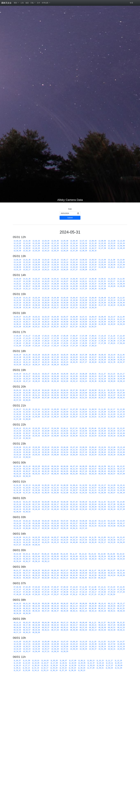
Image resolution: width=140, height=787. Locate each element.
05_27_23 (45, 556)
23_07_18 (74, 447)
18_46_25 (74, 362)
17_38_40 (17, 343)
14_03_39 (45, 279)
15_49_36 (121, 305)
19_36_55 (55, 379)
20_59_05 (26, 400)
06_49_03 (26, 578)
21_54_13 (102, 417)
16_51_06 (17, 326)
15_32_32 (83, 303)
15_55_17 (55, 307)
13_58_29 (83, 269)
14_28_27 (45, 284)
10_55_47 (26, 651)
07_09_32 (64, 587)
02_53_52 (92, 509)
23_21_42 (74, 450)
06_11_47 (92, 570)
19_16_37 (26, 376)
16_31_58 (74, 322)
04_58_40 (26, 545)
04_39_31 (17, 542)
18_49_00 (92, 362)
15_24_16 (121, 300)
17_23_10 (102, 338)
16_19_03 (74, 319)
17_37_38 (121, 341)
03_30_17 (121, 523)
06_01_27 (17, 570)
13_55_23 (55, 269)
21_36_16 (74, 414)
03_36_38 (55, 526)
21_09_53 (92, 409)
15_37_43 (17, 305)
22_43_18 (17, 436)
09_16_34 (17, 625)
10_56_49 (36, 651)
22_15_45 (26, 431)
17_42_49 (55, 343)
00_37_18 (83, 471)
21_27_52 (121, 412)
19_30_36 (121, 376)
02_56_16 (111, 509)
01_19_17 (36, 488)
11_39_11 (17, 668)
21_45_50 (36, 417)
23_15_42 (26, 450)
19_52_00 (64, 381)
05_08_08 (55, 554)
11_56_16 (53, 670)
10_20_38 (55, 644)
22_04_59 (55, 428)
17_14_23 (26, 338)
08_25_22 (102, 606)
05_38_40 (17, 559)
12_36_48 (121, 246)
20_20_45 (64, 393)
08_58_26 (17, 613)
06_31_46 (121, 573)
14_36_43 (121, 284)
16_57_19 (73, 326)
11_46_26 (81, 668)
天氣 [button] (32, 3)
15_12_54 (17, 300)
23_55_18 (111, 455)
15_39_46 (36, 305)
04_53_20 (111, 542)
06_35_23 (36, 575)
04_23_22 (55, 540)
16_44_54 (74, 324)
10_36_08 (74, 646)
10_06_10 (55, 641)
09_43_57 (26, 630)
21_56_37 (121, 417)
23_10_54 (102, 447)
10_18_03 (36, 644)
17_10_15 (102, 336)
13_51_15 (17, 269)
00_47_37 (45, 474)
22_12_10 (111, 428)
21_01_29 (26, 409)
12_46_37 (92, 248)
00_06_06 (64, 466)
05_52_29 (111, 559)
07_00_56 (17, 587)
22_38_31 (92, 433)
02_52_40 (83, 509)
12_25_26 (17, 246)
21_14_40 (17, 412)
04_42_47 (36, 542)
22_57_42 (17, 438)
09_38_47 (92, 627)
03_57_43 (83, 528)
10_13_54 (111, 641)
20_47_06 (45, 398)
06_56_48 (83, 578)
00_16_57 (36, 469)
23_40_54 (111, 452)
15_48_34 (111, 305)
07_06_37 (55, 587)
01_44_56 (121, 490)
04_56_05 (121, 542)
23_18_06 (45, 450)
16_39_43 (26, 324)
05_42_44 (45, 559)
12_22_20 (102, 243)
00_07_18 (74, 466)
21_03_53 (45, 409)
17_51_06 (17, 346)
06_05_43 (45, 570)
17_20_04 (74, 338)
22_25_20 (102, 431)
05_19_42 (120, 554)
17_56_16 (64, 346)
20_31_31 (36, 395)
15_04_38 (55, 298)
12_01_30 (26, 241)
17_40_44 (36, 343)
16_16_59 (55, 319)
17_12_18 (121, 336)
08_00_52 (17, 603)
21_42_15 (121, 414)
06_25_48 (83, 573)
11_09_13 (90, 660)
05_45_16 (64, 559)
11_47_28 (90, 668)
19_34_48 (36, 379)
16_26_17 (26, 322)
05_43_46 (55, 559)
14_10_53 (111, 279)
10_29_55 (17, 646)
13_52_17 (26, 269)
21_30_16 (26, 414)
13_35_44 (102, 265)
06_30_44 (111, 573)
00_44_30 (26, 474)
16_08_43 (92, 317)
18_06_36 (74, 355)
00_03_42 (45, 466)
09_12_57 (102, 622)
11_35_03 (91, 665)
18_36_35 (102, 360)
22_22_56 (83, 431)
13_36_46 (111, 265)
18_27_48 (26, 360)
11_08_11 (81, 660)
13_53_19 (36, 269)
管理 (131, 3)
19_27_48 (102, 376)
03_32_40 (26, 526)
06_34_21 (26, 575)
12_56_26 (64, 251)
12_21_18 (92, 243)
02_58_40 (17, 512)
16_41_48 (45, 324)
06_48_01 (17, 578)
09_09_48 (83, 622)
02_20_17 (55, 504)
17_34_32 (92, 341)
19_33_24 (26, 379)
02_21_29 (64, 504)
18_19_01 (64, 357)
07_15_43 (111, 587)
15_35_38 (111, 303)
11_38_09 (118, 665)
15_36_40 (121, 303)
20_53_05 (92, 398)
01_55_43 (92, 493)
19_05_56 (64, 374)
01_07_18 (55, 485)
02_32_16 (36, 507)
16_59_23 (92, 326)
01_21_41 (55, 488)
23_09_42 (92, 447)
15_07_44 (83, 298)
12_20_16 (83, 243)
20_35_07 (64, 395)
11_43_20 (53, 668)
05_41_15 (36, 559)
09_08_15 (74, 622)
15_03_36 (45, 298)
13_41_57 (45, 267)
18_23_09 (102, 357)
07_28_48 (92, 589)
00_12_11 (111, 466)
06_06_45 (55, 570)
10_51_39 (102, 649)
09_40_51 (111, 627)
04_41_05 (26, 542)
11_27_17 (26, 665)
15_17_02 (55, 300)
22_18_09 (45, 431)
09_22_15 (64, 625)
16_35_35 (102, 322)
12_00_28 (17, 241)
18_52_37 (121, 362)
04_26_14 (74, 540)
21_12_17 (111, 409)
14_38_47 (26, 286)
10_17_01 (26, 644)
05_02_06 (17, 554)
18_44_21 (55, 362)
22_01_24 (26, 428)
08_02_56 (36, 603)
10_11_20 (92, 641)
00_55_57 (111, 474)
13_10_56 (102, 260)
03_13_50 (111, 521)
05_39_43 (26, 559)
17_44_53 (74, 343)
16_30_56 (64, 322)
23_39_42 (102, 452)
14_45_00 (83, 286)
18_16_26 (45, 357)
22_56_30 (121, 436)
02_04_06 (45, 502)
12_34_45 (102, 246)
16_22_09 (102, 319)
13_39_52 (26, 267)
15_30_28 (64, 303)
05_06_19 (45, 554)
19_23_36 (74, 376)
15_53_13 (36, 307)
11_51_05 (118, 668)
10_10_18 (83, 641)
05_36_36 (111, 556)
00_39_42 (102, 471)
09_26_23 (102, 625)
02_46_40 (36, 509)
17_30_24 (55, 341)
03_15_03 (121, 521)
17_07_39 (83, 336)
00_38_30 (92, 471)
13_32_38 (74, 265)
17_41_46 (45, 343)
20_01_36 (26, 390)
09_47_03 (55, 630)
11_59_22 (81, 670)
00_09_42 (92, 466)
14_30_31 (64, 284)
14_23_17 (111, 281)
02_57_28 (121, 509)
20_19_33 (55, 393)
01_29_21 (111, 488)
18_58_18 (55, 364)
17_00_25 (17, 336)
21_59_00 (26, 419)
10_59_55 (64, 651)
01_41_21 (92, 490)
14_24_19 (121, 281)
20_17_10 (36, 393)
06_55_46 (73, 578)
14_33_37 (92, 284)
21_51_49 (83, 417)
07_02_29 (26, 587)
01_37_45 (64, 490)
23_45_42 (36, 455)
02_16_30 (26, 504)
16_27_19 (36, 322)
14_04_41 (55, 279)
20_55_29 (111, 398)
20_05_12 (55, 390)
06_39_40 (64, 575)
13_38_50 (17, 267)
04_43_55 (45, 542)
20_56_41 (121, 398)
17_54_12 (45, 346)
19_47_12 (26, 381)
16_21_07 (92, 319)
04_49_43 (83, 542)
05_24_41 (26, 556)
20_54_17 (102, 398)
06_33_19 (17, 575)
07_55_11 (73, 594)
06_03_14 (26, 570)
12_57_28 (74, 251)
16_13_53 (26, 319)
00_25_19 (102, 469)
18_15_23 (36, 357)
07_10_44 (74, 587)
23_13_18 (121, 447)
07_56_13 (83, 594)
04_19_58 (36, 540)
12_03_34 (45, 241)
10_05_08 (45, 641)
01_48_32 (36, 493)
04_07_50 (74, 537)
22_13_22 (121, 428)
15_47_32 (102, 305)
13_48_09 (102, 267)
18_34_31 (83, 360)
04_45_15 (55, 542)
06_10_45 (83, 570)
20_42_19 (121, 395)
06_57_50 (92, 578)
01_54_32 (83, 493)
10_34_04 (55, 646)
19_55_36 (92, 381)
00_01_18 (26, 466)
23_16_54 (36, 450)
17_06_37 (74, 336)
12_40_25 (36, 248)
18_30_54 (55, 360)
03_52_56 (45, 528)
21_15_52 (26, 412)
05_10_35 (64, 554)
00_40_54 (111, 471)
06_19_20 (36, 573)
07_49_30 (26, 594)
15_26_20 (26, 303)
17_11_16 (111, 336)
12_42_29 (55, 248)
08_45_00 (26, 611)
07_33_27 (17, 592)
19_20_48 (55, 376)
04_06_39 (64, 537)
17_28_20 (36, 341)
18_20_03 (74, 357)
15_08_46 (92, 298)
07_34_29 (26, 592)
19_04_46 (55, 374)
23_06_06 (64, 447)
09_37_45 (83, 627)
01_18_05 (26, 488)
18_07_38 (83, 355)
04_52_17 (102, 542)
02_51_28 (74, 509)
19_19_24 (45, 376)
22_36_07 (74, 433)
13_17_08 (45, 262)
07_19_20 (26, 589)
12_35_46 (111, 246)
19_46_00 (17, 381)
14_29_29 (55, 284)
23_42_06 (121, 452)
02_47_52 (45, 509)
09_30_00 (17, 627)
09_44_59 (36, 630)
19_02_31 (36, 374)
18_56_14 (36, 364)
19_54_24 (83, 381)
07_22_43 (55, 589)
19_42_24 (102, 379)
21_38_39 (92, 414)
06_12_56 (102, 570)
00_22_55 (83, 469)
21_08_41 (83, 409)
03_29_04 (111, 523)
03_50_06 (26, 528)
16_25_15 (17, 322)
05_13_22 (83, 554)
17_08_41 (92, 336)
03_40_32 (83, 526)
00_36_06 (74, 471)
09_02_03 (26, 622)
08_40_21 (102, 608)
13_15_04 (26, 262)
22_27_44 (121, 431)
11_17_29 (54, 663)
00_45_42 (36, 474)
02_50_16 (64, 509)
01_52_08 (64, 493)
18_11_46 (121, 355)
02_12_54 (111, 502)
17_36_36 (111, 341)
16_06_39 (74, 317)
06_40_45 (74, 575)
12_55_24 (55, 251)
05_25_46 (36, 556)
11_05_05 (54, 660)
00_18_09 (45, 469)
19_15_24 (17, 376)
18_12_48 (17, 357)
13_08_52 (83, 260)
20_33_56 (55, 395)
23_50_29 (74, 455)
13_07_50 (74, 260)
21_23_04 (83, 412)
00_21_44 (74, 469)
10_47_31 (64, 649)
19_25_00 (83, 376)
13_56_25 (64, 269)
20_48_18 (55, 398)
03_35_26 (45, 526)
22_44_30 (26, 436)
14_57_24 (83, 288)
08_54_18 (102, 611)
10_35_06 (64, 646)
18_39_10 (121, 360)
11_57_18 (63, 670)
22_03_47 (45, 428)
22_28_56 (17, 433)
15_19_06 (74, 300)
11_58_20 (72, 670)
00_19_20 (55, 469)
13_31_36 (64, 265)
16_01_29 (26, 317)
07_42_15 (83, 592)
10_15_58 (17, 644)
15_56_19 (64, 307)
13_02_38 (36, 260)
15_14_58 (36, 300)
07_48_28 (17, 594)
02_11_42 (102, 502)
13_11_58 (111, 260)
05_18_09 (111, 554)
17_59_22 (92, 346)
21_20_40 (64, 412)
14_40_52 (45, 286)
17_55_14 (55, 346)
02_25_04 (92, 504)
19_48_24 (36, 381)
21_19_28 (55, 412)
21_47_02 (45, 417)
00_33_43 (55, 471)
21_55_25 (111, 417)
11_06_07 (63, 660)
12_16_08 (45, 243)
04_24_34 (64, 540)
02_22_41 (74, 504)
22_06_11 (64, 428)
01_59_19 (121, 493)
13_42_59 (55, 267)
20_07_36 (74, 390)
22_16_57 (36, 431)
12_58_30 (83, 251)
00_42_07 (121, 471)
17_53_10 (36, 346)
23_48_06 (55, 455)
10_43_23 (26, 649)
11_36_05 (100, 665)
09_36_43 (74, 627)
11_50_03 (109, 668)
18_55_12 (26, 364)
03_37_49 (64, 526)
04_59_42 (36, 545)
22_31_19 (36, 433)
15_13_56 (26, 300)
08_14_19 (17, 606)
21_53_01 (92, 417)
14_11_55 (121, 279)
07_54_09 (64, 594)
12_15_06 (36, 243)
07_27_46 (83, 589)
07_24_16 (64, 589)
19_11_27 (102, 374)
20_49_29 (64, 398)
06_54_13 (64, 578)
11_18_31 (63, 663)
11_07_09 (72, 660)
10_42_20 (17, 649)
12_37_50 (17, 248)
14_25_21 (17, 284)
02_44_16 (17, 509)
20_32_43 (45, 395)
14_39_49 (36, 286)
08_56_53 (121, 611)
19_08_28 (83, 374)
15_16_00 (45, 300)
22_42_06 (121, 433)
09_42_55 (17, 630)
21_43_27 (17, 417)
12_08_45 (92, 241)
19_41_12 (92, 379)
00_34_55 (64, 471)
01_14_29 (111, 485)
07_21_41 (45, 589)
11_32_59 (72, 665)
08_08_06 (83, 603)
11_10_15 (100, 660)
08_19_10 (55, 606)
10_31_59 (36, 646)
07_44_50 (102, 592)
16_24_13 (121, 319)
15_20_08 (83, 300)
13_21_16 (83, 262)
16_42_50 (55, 324)
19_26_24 (92, 376)
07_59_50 (111, 594)
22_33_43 (55, 433)
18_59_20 (64, 364)
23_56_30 (121, 455)
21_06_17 (64, 409)
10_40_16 (111, 646)
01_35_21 (45, 490)
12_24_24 (121, 243)
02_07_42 (74, 502)
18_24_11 (111, 357)
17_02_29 (36, 336)
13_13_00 (121, 260)
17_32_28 (74, 341)
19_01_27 (26, 374)
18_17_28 (55, 357)
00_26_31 (111, 469)
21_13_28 (121, 409)
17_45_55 (83, 343)
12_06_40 (74, 241)
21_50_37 (74, 417)
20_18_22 (45, 393)
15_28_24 (45, 303)
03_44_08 (111, 526)
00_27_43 (121, 469)
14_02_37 (36, 279)
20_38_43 (92, 395)
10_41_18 (121, 646)
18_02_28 (36, 355)
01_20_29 (45, 488)
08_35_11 (64, 608)
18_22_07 (92, 357)
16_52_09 (26, 326)
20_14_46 (17, 393)
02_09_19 (83, 502)
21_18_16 (45, 412)
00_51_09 (74, 474)
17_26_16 (17, 341)
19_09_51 (92, 374)
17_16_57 (45, 338)
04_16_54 (17, 540)
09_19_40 (45, 625)
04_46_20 (64, 542)
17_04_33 (55, 336)
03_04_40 (45, 521)
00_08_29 (83, 466)
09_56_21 (121, 630)
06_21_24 (55, 573)
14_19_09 (74, 281)
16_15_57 (45, 319)
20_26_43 (111, 393)
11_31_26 (63, 665)
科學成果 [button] (45, 3)
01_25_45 (83, 488)
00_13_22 (121, 466)
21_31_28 (36, 414)
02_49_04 (55, 509)
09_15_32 (121, 622)
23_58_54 (26, 457)
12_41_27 (45, 248)
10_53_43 (121, 649)
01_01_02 (17, 485)
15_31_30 (74, 303)
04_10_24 (83, 537)
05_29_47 (64, 556)
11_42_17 (44, 668)
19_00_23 (17, 374)
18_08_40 (92, 355)
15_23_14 (111, 300)
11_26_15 (17, 665)
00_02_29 (36, 466)
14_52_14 (36, 288)
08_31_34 (36, 608)
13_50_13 (121, 267)
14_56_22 (74, 288)
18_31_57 (64, 360)
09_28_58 (121, 625)
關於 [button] (16, 3)
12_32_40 (83, 246)
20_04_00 (45, 390)
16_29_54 (55, 322)
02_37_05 (74, 507)
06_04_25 (36, 570)
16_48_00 (102, 324)
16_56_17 (64, 326)
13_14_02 (17, 262)
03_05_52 (55, 521)
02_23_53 (83, 504)
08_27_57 (121, 606)
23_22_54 (83, 450)
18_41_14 (26, 362)
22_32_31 (45, 433)
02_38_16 (83, 507)
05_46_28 (74, 559)
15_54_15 (45, 307)
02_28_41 (121, 504)
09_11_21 (92, 622)
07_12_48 (92, 587)
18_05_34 (64, 355)
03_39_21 (74, 526)
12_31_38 (74, 246)
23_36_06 (74, 452)
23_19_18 (55, 450)
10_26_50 (102, 644)
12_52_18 (26, 251)
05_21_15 (17, 556)
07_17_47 (17, 589)
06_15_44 (121, 570)
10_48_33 (74, 649)
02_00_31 (17, 502)
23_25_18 (102, 450)
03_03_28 (36, 521)
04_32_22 (102, 540)
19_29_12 (111, 376)
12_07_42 (83, 241)
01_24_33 (74, 488)
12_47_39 (102, 248)
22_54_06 (102, 436)
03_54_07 (55, 528)
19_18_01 (36, 376)
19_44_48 (121, 379)
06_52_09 (45, 578)
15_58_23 (83, 307)
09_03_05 (36, 622)
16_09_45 (102, 317)
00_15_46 (26, 469)
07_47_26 (121, 592)
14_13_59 (26, 281)
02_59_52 (26, 512)
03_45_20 (121, 526)
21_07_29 (74, 409)
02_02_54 (36, 502)
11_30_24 (54, 665)
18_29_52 (45, 360)
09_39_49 (102, 627)
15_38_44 (26, 305)
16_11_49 (121, 317)
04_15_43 (121, 537)
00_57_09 (121, 474)
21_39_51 (102, 414)
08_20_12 (64, 606)
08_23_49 (92, 606)
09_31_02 (26, 627)
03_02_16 (26, 521)
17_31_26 (64, 341)
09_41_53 (121, 627)
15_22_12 (102, 300)
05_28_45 (55, 556)
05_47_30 (83, 559)
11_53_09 (26, 670)
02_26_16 (102, 504)
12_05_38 (64, 241)
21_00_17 (17, 409)
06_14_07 (111, 570)
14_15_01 (36, 281)
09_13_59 (111, 622)
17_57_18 (74, 346)
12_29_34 (55, 246)
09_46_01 (45, 630)
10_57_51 (45, 651)
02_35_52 (64, 507)
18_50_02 (102, 362)
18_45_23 (64, 362)
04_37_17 (121, 540)
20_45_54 (36, 398)
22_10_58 (102, 428)
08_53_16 (92, 611)
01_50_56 (55, 493)
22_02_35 (36, 428)
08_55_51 (111, 611)
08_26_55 (111, 606)
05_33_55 (92, 556)
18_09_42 (102, 355)
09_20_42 (55, 625)
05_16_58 (101, 554)
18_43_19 (45, 362)
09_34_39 (55, 627)
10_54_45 (17, 651)
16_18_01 (64, 319)
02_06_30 (64, 502)
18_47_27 (83, 362)
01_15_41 (121, 485)
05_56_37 (26, 561)
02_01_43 (26, 502)
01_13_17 (102, 485)
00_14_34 (17, 469)
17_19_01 (64, 338)
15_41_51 (55, 305)
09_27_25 (111, 625)
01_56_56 (102, 493)
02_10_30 (92, 502)
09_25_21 (92, 625)
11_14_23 (26, 663)
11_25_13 (118, 663)
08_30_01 (26, 608)
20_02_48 (36, 390)
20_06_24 (64, 390)
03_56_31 (74, 528)
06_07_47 (64, 570)
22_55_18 (111, 436)
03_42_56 (102, 526)
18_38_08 (111, 360)
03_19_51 (45, 523)
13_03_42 (45, 260)
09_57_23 (17, 632)
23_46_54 (45, 455)
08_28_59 (17, 608)
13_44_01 (64, 267)
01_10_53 (83, 485)
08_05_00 (55, 603)
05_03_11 (26, 554)
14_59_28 (102, 288)
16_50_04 (121, 324)
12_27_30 (36, 246)
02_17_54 (36, 504)
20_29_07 (17, 395)
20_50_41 (74, 398)
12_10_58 (111, 241)
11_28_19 (35, 665)
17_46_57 (92, 343)
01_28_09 (102, 488)
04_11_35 (92, 537)
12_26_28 (26, 246)
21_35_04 (64, 414)
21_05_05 (55, 409)
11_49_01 (100, 668)
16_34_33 (92, 322)
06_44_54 (111, 575)
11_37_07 (109, 665)
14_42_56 (64, 286)
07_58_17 (102, 594)
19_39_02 (74, 379)
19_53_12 (74, 381)
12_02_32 (36, 241)
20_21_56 (74, 393)
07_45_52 (111, 592)
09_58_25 (26, 632)
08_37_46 (83, 608)
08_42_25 (121, 608)
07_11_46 (83, 587)
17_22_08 (92, 338)
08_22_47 (83, 606)
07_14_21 (102, 587)
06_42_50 (92, 575)
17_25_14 (121, 338)
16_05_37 (64, 317)
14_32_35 (83, 284)
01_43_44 (111, 490)
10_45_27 (45, 649)
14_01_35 (26, 279)
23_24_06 (92, 450)
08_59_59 (26, 613)
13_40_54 (36, 267)
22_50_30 (74, 436)
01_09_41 (74, 485)
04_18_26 (26, 540)
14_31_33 (74, 284)
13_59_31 (92, 269)
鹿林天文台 (6, 3)
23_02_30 (36, 447)
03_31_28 (17, 526)
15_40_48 (45, 305)
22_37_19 (83, 433)
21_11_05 (102, 409)
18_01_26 (26, 355)
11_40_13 (26, 668)
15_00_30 (17, 298)
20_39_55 (102, 395)
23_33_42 (55, 452)
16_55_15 (55, 326)
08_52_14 (83, 611)
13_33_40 (83, 265)
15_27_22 (36, 303)
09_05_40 (55, 622)
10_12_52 (102, 641)
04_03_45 (45, 537)
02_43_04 (121, 507)
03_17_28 (26, 523)
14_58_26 (92, 288)
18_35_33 (92, 360)
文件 (38, 3)
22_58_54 (26, 438)
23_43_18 (17, 455)
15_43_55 (74, 305)
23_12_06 (111, 447)
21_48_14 (55, 417)
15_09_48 (102, 298)
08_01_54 (26, 603)
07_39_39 (64, 592)
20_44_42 (26, 398)
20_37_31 (83, 395)
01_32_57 (26, 490)
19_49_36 (45, 381)
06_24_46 (74, 573)
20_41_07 (111, 395)
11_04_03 (44, 660)
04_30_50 (92, 540)
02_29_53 (17, 507)
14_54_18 (55, 288)
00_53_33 (92, 474)
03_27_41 (102, 523)
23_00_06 (17, 447)
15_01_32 (26, 298)
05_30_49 (74, 556)
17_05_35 (64, 336)
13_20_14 (74, 262)
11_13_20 (17, 663)
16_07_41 (83, 317)
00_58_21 (17, 476)
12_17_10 (55, 243)
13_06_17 (64, 260)
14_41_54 (55, 286)
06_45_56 (121, 575)
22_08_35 (83, 428)
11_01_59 (26, 660)
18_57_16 (45, 364)
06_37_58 (55, 575)
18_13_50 (26, 357)
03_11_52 (102, 521)
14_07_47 (83, 279)
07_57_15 (92, 594)
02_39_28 (92, 507)
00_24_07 (92, 469)
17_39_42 (26, 343)
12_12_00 (121, 241)
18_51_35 (111, 362)
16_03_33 (45, 317)
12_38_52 (26, 248)
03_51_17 (36, 528)
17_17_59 (55, 338)
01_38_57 (74, 490)
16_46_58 (92, 324)
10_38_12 (92, 646)
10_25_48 (92, 644)
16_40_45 (36, 324)
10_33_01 (45, 646)
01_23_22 (64, 488)
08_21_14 (74, 606)
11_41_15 (35, 668)
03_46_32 (17, 528)
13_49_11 (111, 267)
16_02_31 (36, 317)
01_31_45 (17, 490)
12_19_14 (74, 243)
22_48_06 (55, 436)
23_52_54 (92, 455)
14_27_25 (36, 284)
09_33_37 (45, 627)
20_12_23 (111, 390)
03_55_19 (64, 528)
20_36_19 (74, 395)
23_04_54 (55, 447)
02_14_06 (121, 502)
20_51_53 (83, 398)
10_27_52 (111, 644)
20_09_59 (92, 390)
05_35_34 (102, 556)
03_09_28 (83, 521)
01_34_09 (36, 490)
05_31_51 (83, 556)
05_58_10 (36, 561)
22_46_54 (45, 436)
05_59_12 (45, 561)
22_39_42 (102, 433)
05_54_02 (121, 559)
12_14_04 (26, 243)
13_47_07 (92, 267)
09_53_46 (102, 630)
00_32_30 (45, 471)
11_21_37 (91, 663)
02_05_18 (55, 502)
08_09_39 (92, 603)
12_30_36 (64, 246)
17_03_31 (45, 336)
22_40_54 (111, 433)
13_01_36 (26, 260)
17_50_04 (121, 343)
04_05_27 (55, 537)
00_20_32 (64, 469)
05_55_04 (17, 561)
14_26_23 (26, 284)
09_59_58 (36, 632)
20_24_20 (92, 393)
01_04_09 (36, 485)
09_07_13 (64, 622)
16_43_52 (64, 324)
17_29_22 (45, 341)
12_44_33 (74, 248)
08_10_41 (102, 603)
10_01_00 (17, 641)
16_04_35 (55, 317)
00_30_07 (26, 471)
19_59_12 (121, 381)
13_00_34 (17, 260)
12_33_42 (92, 246)
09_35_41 (64, 627)
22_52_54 (92, 436)
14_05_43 (64, 279)
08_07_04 (74, 603)
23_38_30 (92, 452)
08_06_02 (64, 603)
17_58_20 (83, 346)
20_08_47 (83, 390)
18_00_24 (17, 355)
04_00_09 (17, 537)
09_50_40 (83, 630)
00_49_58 (64, 474)
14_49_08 (121, 286)
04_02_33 (36, 537)
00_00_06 (17, 466)
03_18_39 (36, 523)
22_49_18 (64, 436)
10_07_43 (64, 641)
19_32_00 (17, 379)
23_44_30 (26, 455)
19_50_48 (55, 381)
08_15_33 (26, 606)
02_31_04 (26, 507)
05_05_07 (36, 554)
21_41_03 (111, 414)
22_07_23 (73, 428)
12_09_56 (102, 241)
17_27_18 (26, 341)
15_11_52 (121, 298)
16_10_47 (111, 317)
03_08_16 (74, 521)
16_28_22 (45, 322)
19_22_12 (64, 376)
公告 (22, 3)
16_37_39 (121, 322)
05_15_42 (92, 554)
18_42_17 (36, 362)
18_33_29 (74, 360)
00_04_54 (55, 466)
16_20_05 (83, 319)
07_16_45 (121, 587)
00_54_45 (102, 474)
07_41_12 (74, 592)
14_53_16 (45, 288)
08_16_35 (36, 606)
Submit (70, 218)
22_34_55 (64, 433)
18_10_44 (111, 355)
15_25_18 (17, 303)
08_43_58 (17, 611)
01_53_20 (74, 493)
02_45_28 (26, 509)
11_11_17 (109, 660)
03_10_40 (92, 521)
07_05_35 (45, 587)
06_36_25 (45, 575)
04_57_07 (17, 545)
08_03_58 (45, 603)
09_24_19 (83, 625)
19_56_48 (102, 381)
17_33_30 (83, 341)
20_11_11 (101, 390)
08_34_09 (55, 608)
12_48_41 (111, 248)
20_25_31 (102, 393)
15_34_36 (102, 303)
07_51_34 (45, 594)
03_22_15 (64, 523)
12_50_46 (17, 251)
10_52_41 (111, 649)
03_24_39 (83, 523)
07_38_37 (55, 592)
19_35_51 (45, 379)
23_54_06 (102, 455)
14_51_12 (26, 288)
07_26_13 (74, 589)
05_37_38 (121, 556)
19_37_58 (64, 379)
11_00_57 (17, 660)
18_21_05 (83, 357)
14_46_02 (92, 286)
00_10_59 (102, 466)
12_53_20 (36, 251)
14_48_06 (111, 286)
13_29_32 (45, 265)
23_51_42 (83, 455)
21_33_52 (55, 414)
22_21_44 (74, 431)
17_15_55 (36, 338)
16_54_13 (45, 326)
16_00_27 (17, 317)
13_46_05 (83, 267)
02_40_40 (102, 507)
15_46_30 (92, 305)
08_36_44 (73, 608)
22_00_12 (17, 428)
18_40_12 (17, 362)
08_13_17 (121, 603)
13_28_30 (36, 265)
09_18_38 (36, 625)
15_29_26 (55, 303)
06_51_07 (36, 578)
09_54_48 (111, 630)
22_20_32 (64, 431)
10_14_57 (121, 641)
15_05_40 (64, 298)
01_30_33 (121, 488)
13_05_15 (55, 260)
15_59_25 (92, 307)
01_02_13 (26, 485)
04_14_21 (111, 537)
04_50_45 (92, 542)
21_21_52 (74, 412)
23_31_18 (36, 452)
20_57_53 (17, 400)
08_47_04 (45, 611)
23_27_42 (121, 450)
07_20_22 (36, 589)
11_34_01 (81, 665)
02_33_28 (45, 507)
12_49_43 (121, 248)
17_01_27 (26, 336)
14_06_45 (74, 279)
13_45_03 (74, 267)
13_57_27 (74, 269)
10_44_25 (36, 649)
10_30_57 (26, 646)
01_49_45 (45, 493)
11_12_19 (118, 660)
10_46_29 (55, 649)
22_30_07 (26, 433)
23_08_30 (83, 447)
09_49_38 (74, 630)
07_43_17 (92, 592)
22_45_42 (36, 436)
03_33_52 (36, 526)
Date (70, 209)
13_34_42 (92, 265)
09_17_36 (26, 625)
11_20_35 (81, 663)
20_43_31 (17, 398)
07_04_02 (36, 587)
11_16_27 (44, 663)
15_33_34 (92, 303)
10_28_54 (121, 644)
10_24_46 (83, 644)
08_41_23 (111, 608)
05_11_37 (73, 554)
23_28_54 (17, 452)
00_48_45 (55, 474)
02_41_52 (111, 507)
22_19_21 (55, 431)
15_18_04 (64, 300)
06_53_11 (55, 578)
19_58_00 (111, 381)
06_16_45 (17, 573)
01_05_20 (45, 485)
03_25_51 (92, 523)
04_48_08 (74, 542)
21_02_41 (36, 409)
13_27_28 (26, 265)
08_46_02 (36, 611)
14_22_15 (102, 281)
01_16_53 (17, 488)
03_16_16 (17, 523)
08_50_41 (74, 611)
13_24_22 (111, 262)
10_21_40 (64, 644)
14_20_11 (83, 281)
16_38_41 (17, 324)
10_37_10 (83, 646)
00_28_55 (17, 471)
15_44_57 (83, 305)
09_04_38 (45, 622)
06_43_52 (102, 575)
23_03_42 (45, 447)
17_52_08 (26, 346)
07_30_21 (102, 589)
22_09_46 (92, 428)
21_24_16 (92, 412)
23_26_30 (111, 450)
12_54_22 (45, 251)
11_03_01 (35, 660)
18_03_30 (45, 355)
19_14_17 (121, 374)
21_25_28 (102, 412)
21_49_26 (64, 417)
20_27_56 (121, 393)
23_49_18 (64, 455)
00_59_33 (26, 476)
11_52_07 (17, 670)
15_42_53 (64, 305)
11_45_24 (72, 668)
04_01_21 (26, 537)
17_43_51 (64, 343)
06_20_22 (45, 573)
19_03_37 (45, 374)
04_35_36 (111, 540)
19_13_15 (111, 374)
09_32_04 (36, 627)
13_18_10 (55, 262)
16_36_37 (111, 322)
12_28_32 (45, 246)
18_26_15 (17, 360)
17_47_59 (102, 343)
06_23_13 (64, 573)
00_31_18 (36, 471)
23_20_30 (64, 450)
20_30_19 (26, 395)
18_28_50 (36, 360)
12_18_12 (64, 243)
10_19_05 (45, 644)
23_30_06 (26, 452)
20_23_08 (83, 393)
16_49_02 (111, 324)
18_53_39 (17, 364)
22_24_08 (92, 431)
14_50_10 (17, 288)
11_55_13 (44, 670)
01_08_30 (64, 485)
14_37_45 (17, 286)
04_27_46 (83, 540)
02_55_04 (102, 509)
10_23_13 (74, 644)
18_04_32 (55, 355)
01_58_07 (111, 493)
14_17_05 (55, 281)
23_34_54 (64, 452)
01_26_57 (92, 488)
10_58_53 (55, 651)
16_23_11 (111, 319)
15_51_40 (26, 307)
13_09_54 (92, 260)
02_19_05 (45, 504)
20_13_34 (120, 390)
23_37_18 (83, 452)
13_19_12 (64, 262)
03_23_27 (74, 523)
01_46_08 (17, 493)
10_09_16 (74, 641)
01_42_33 (102, 490)
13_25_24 (121, 262)
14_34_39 (102, 284)
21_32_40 (45, 414)
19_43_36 (111, 379)
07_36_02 (36, 592)
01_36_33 (55, 490)
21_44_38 (26, 417)
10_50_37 (92, 649)
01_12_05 (92, 485)
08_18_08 (45, 606)
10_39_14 (102, 646)
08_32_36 (45, 608)
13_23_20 (102, 262)
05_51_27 (102, 559)
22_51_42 (83, 436)
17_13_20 (17, 338)
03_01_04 (17, 521)
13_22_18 (92, 262)
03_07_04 (64, 521)
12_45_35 (83, 248)
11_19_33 (72, 663)
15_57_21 (74, 307)
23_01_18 (26, 447)
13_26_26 (17, 265)
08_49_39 (64, 611)
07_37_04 (45, 592)
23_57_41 (17, 457)
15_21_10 (92, 300)
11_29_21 (44, 665)
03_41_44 (92, 526)
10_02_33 (26, 641)
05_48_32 (92, 559)
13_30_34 (55, 265)
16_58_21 (83, 326)
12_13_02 (17, 243)
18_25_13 (121, 357)
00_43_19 (17, 474)
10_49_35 (83, 649)
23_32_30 (45, 452)
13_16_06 (36, 262)
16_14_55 (36, 319)
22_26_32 (111, 431)
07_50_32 (36, 594)
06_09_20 (74, 570)
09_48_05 (64, 630)
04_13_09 (102, 537)
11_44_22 (63, 668)
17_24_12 (111, 338)
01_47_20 (26, 493)
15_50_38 (17, 307)
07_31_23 (111, 589)
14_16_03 (45, 281)
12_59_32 (92, 251)
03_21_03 (55, 523)
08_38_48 (92, 608)
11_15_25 (35, 663)
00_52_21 (83, 474)
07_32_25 (121, 589)
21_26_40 (111, 412)
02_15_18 (17, 504)
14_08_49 (92, 279)
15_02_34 (36, 298)
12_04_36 (55, 241)
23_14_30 (17, 450)
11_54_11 (35, 670)
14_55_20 (64, 288)
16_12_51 (17, 319)
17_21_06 (83, 338)
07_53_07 (55, 594)
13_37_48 (121, 265)
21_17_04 (36, 412)
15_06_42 (74, 298)
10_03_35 (36, 641)
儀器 (27, 3)
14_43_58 (74, 286)
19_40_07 (83, 379)
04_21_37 (45, 540)
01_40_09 (83, 490)
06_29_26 (102, 573)
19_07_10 (74, 374)
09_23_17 (74, 625)
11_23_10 (100, 663)
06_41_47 (83, 575)
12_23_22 (111, 243)
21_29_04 (17, 414)
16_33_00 (83, 322)
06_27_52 (92, 573)
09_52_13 (92, 630)
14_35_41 (111, 284)
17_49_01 (111, 343)
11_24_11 (109, 663)
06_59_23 (102, 578)
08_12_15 (111, 603)
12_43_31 (64, 248)
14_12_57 (17, 281)
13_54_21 (45, 269)
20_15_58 (26, 393)
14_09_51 (102, 279)
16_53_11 (36, 326)
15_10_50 (111, 298)
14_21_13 (92, 281)
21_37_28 (83, 414)
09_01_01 (17, 622)
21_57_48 (17, 419)
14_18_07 (64, 281)
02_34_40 (55, 507)
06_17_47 (26, 573)
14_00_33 (17, 279)
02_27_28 (111, 504)
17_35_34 (102, 341)
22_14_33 (17, 431)
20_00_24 (17, 390)
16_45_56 (83, 324)
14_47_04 (102, 286)
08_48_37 (55, 611)
